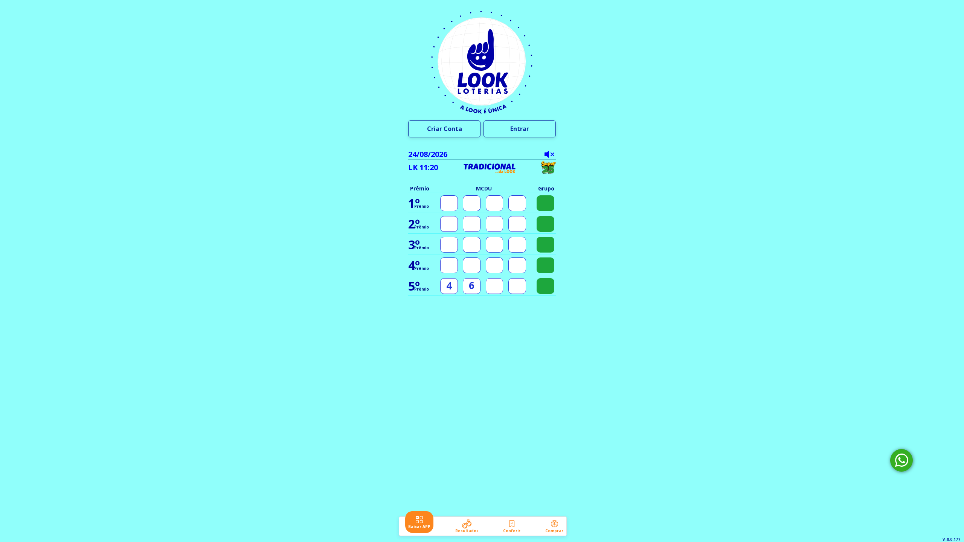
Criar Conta (444, 129)
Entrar (519, 129)
